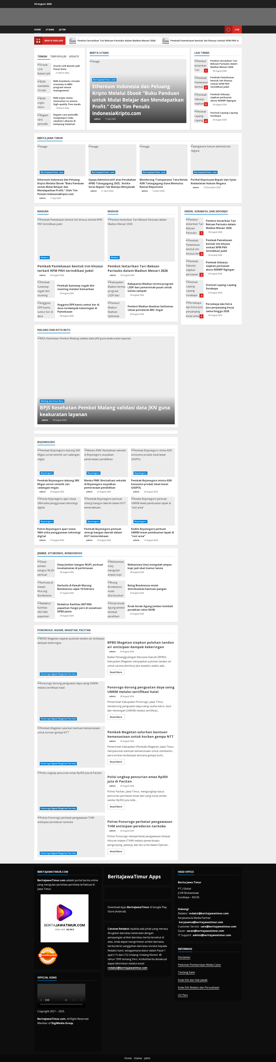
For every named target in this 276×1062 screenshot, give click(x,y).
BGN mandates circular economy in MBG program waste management (44, 86)
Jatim (62, 29)
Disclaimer (184, 957)
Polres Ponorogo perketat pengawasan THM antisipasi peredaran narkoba (71, 836)
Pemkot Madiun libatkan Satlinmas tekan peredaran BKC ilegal (116, 310)
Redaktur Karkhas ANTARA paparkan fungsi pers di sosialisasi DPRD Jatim (46, 610)
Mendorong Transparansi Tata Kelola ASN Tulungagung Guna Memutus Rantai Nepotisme (164, 183)
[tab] (43, 55)
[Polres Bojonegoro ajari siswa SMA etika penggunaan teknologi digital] (59, 511)
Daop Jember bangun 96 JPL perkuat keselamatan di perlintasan (46, 568)
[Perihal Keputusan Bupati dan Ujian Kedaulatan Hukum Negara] (215, 160)
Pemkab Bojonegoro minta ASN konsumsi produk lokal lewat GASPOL (151, 484)
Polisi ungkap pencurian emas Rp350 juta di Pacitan (71, 791)
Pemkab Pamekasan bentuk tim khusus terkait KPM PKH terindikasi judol (213, 40)
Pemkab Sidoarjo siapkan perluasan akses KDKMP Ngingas (201, 99)
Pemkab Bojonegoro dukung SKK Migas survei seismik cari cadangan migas (58, 484)
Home (37, 29)
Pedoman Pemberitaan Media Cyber (199, 964)
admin (97, 119)
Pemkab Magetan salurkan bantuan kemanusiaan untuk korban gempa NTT (71, 747)
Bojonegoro (47, 473)
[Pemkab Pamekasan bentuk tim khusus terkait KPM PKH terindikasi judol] (70, 240)
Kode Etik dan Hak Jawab (192, 980)
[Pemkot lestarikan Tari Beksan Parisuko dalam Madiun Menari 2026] (141, 240)
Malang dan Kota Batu (52, 401)
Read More (117, 673)
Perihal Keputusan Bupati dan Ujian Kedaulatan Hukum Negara (213, 181)
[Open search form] (221, 29)
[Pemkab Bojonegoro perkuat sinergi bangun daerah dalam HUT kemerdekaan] (106, 511)
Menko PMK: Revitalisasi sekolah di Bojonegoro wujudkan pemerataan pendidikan (105, 484)
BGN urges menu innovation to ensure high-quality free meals (44, 103)
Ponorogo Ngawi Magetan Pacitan (58, 674)
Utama (50, 29)
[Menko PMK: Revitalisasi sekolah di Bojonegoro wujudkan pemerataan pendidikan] (106, 462)
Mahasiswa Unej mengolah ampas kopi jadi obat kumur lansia (116, 568)
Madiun (115, 257)
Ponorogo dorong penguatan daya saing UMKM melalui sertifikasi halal (71, 702)
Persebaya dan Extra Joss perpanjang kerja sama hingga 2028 (194, 309)
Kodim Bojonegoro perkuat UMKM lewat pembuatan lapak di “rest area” (152, 532)
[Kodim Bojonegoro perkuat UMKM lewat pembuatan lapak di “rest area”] (153, 511)
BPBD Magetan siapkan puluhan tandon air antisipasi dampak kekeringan (71, 657)
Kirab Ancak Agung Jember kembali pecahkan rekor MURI (116, 610)
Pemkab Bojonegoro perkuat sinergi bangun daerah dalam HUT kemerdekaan (103, 532)
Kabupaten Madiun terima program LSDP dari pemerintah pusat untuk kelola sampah (116, 289)
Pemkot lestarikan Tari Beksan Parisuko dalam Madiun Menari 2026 (116, 40)
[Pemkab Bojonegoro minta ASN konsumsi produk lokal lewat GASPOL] (153, 462)
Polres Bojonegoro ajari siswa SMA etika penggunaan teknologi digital (59, 532)
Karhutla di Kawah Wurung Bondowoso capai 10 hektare (46, 589)
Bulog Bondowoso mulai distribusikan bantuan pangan (116, 589)
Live (237, 29)
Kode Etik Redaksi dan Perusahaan (198, 987)
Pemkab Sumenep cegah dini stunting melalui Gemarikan (46, 289)
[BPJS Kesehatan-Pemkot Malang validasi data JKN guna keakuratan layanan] (106, 380)
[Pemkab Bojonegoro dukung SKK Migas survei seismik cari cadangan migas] (59, 462)
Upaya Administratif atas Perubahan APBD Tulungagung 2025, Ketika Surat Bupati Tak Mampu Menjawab (112, 183)
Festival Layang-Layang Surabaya (201, 116)
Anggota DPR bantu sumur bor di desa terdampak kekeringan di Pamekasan (46, 310)
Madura (45, 257)
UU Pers (183, 995)
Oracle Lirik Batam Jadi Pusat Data (44, 69)
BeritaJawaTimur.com (104, 79)
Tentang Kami (186, 972)
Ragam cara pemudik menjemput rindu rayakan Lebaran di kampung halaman (44, 120)
